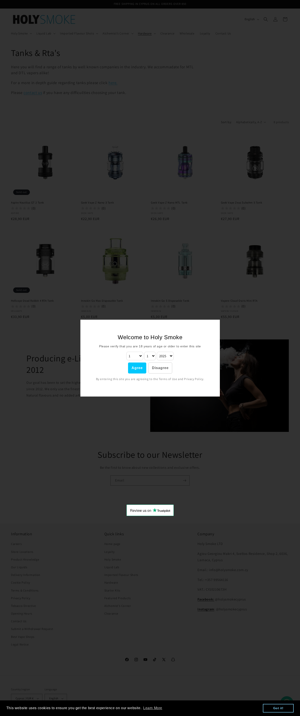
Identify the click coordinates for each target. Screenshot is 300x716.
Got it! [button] (278, 708)
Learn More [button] (152, 708)
